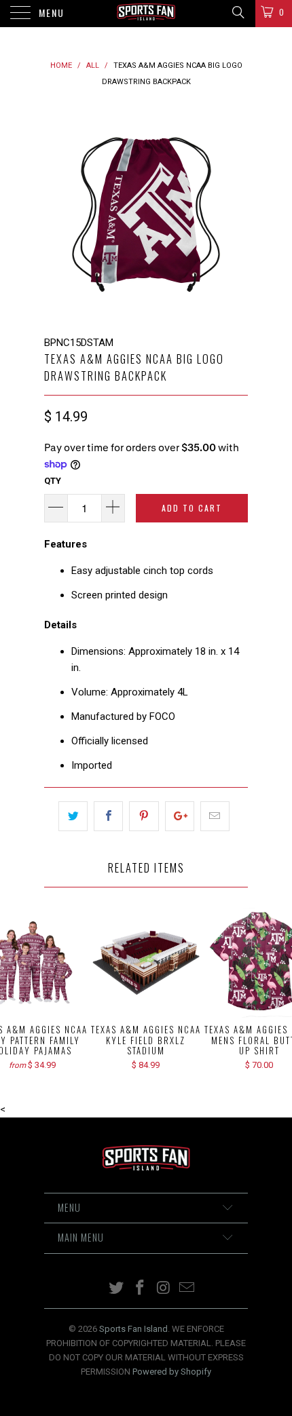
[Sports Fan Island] (146, 13)
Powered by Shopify (171, 1371)
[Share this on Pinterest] (143, 816)
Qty (52, 481)
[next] (235, 212)
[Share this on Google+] (179, 816)
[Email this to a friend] (215, 816)
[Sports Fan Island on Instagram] (164, 1288)
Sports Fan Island (133, 1329)
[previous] (57, 212)
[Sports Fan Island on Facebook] (140, 1288)
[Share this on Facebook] (108, 816)
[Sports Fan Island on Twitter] (117, 1288)
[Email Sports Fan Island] (187, 1288)
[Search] (237, 12)
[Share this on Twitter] (73, 816)
